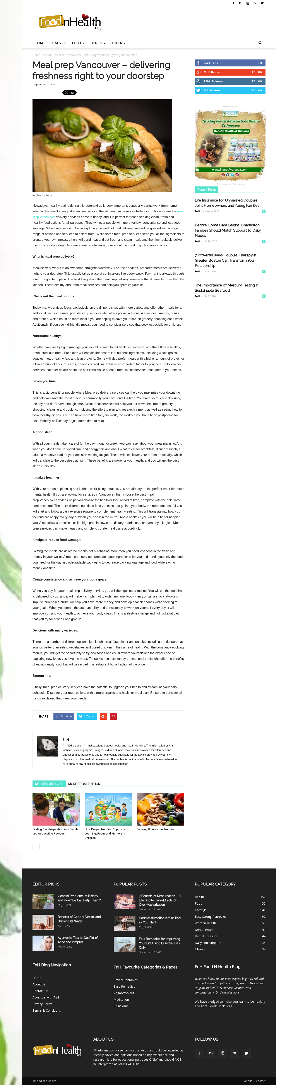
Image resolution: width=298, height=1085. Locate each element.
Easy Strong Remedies (210, 916)
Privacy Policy (42, 1004)
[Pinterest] (255, 3)
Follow (257, 72)
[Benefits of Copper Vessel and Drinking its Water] (43, 922)
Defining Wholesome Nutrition (156, 829)
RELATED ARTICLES (49, 784)
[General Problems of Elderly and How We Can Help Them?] (43, 901)
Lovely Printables (126, 980)
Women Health (205, 923)
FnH (66, 739)
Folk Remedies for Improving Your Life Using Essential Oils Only (159, 943)
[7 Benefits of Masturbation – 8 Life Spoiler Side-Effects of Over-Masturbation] (124, 901)
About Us (39, 984)
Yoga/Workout (124, 993)
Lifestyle (201, 910)
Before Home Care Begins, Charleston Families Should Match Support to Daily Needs (228, 230)
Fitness (56, 43)
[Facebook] (233, 3)
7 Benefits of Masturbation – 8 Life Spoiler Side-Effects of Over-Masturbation (160, 900)
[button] (260, 43)
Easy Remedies (124, 986)
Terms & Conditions (47, 1010)
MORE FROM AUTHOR (84, 784)
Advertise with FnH (46, 997)
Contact (260, 1081)
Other (117, 43)
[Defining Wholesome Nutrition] (160, 809)
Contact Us (40, 991)
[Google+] (240, 3)
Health (96, 43)
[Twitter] (262, 3)
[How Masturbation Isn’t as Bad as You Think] (124, 923)
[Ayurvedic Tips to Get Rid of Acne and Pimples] (43, 943)
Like (259, 62)
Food (76, 43)
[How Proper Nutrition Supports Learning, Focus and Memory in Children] (108, 809)
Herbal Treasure (206, 936)
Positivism (121, 1006)
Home (40, 43)
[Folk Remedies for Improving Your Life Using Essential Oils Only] (124, 944)
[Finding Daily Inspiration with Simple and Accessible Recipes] (56, 809)
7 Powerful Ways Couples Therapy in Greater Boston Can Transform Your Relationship (225, 260)
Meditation (121, 999)
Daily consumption (208, 943)
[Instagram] (248, 3)
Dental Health (204, 930)
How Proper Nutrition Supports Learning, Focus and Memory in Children (105, 834)
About (248, 1081)
